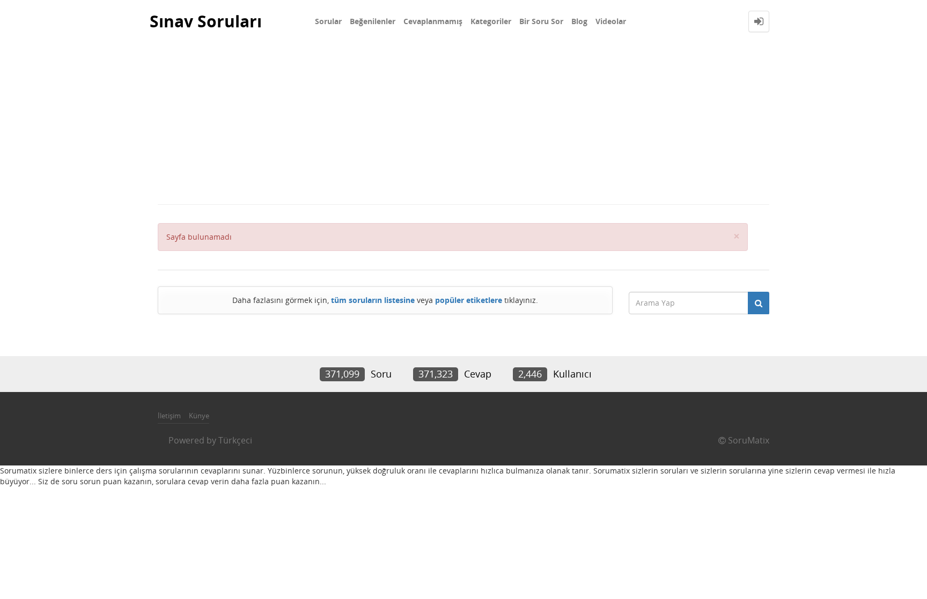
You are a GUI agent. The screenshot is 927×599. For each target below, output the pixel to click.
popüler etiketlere (468, 300)
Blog (579, 21)
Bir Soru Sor (541, 21)
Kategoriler (490, 21)
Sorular (328, 21)
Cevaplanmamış (432, 21)
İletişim (169, 415)
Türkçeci (235, 440)
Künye (199, 415)
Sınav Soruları (206, 21)
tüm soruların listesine (373, 300)
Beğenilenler (372, 21)
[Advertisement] (463, 123)
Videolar (610, 21)
